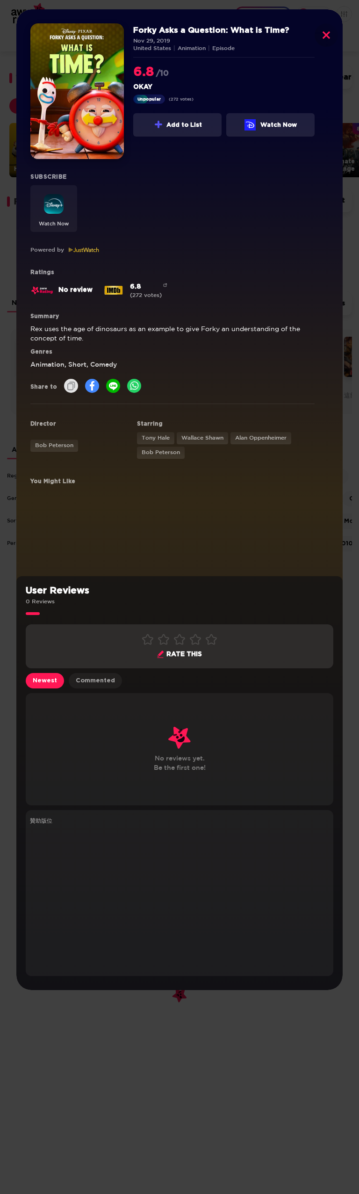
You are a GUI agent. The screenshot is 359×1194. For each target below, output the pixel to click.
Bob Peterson (54, 445)
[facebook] (92, 386)
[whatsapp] (134, 386)
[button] (53, 208)
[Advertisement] (179, 899)
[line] (113, 386)
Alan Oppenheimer (261, 438)
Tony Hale (156, 438)
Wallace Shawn (202, 438)
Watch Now (278, 125)
